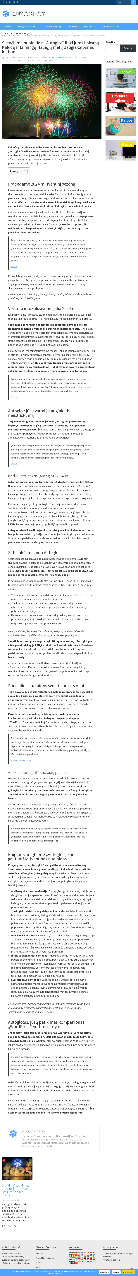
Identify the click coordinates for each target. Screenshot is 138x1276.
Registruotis (89, 26)
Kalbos (39, 1262)
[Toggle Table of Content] (24, 171)
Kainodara (72, 26)
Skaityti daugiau (9, 1226)
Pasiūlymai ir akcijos (62, 57)
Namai (8, 26)
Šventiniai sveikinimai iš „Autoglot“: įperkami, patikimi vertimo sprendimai (16, 1190)
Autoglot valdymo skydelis (21, 760)
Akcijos (39, 1267)
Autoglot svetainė (26, 26)
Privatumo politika (111, 1259)
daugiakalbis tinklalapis (29, 60)
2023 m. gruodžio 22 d (40, 57)
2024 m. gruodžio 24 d (14, 1200)
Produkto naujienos (45, 1258)
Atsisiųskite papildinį (51, 26)
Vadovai (39, 1253)
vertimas (48, 60)
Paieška (110, 42)
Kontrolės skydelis (110, 26)
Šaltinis (14, 266)
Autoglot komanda (15, 57)
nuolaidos (80, 57)
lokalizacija (8, 60)
